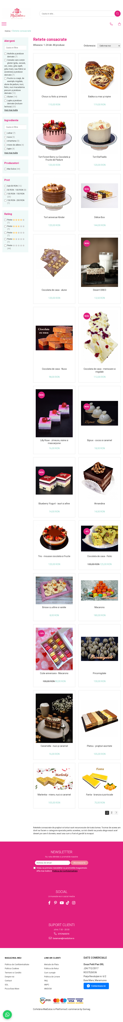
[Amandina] (99, 481)
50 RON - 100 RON (15, 190)
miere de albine (14, 145)
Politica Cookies (12, 968)
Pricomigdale (99, 673)
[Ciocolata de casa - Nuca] (54, 338)
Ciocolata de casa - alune (54, 290)
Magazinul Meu (13, 958)
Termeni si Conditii (13, 973)
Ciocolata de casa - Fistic (99, 556)
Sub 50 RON (12, 186)
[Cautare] (118, 14)
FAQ (46, 981)
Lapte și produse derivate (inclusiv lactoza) (13, 103)
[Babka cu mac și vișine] (99, 75)
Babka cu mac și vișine (99, 96)
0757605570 (63, 934)
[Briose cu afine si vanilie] (54, 590)
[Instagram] (74, 903)
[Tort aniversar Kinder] (54, 195)
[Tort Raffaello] (99, 135)
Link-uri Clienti (52, 958)
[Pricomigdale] (99, 649)
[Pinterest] (55, 903)
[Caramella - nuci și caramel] (54, 718)
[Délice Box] (99, 195)
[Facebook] (49, 903)
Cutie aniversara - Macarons (54, 673)
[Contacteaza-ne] (111, 24)
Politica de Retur (51, 968)
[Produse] (4, 24)
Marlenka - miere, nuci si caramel (54, 794)
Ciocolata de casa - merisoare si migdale (100, 370)
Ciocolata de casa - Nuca (54, 369)
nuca (9, 137)
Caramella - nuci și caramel (54, 746)
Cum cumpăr (50, 973)
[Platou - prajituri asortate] (99, 718)
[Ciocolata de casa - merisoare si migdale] (99, 338)
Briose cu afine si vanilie (54, 607)
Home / (8, 31)
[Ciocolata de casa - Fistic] (99, 538)
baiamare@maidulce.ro (63, 938)
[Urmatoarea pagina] (116, 813)
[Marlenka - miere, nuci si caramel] (54, 779)
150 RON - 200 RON (15, 200)
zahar (9, 133)
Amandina (99, 503)
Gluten (10, 97)
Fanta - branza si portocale (99, 794)
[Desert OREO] (99, 262)
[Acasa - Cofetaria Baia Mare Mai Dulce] (18, 13)
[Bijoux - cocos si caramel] (99, 413)
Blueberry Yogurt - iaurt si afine (54, 503)
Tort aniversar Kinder (54, 217)
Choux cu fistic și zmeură (54, 96)
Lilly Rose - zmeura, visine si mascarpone (54, 441)
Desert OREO (99, 290)
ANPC (46, 985)
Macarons (99, 607)
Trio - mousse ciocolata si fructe (54, 556)
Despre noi (9, 977)
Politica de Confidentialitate (65, 871)
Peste (10, 220)
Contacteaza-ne (98, 986)
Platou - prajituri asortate (99, 746)
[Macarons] (99, 590)
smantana (11, 141)
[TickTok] (67, 903)
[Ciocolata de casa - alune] (54, 262)
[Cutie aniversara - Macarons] (54, 649)
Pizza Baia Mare (12, 989)
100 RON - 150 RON (15, 194)
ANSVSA (48, 989)
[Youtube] (61, 903)
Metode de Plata (51, 964)
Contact (8, 981)
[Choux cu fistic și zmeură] (54, 75)
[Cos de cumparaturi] (119, 24)
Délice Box (99, 217)
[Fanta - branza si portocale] (99, 779)
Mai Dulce (11, 169)
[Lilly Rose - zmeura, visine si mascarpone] (54, 413)
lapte (9, 149)
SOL (6, 985)
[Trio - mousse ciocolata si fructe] (54, 538)
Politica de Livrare (52, 977)
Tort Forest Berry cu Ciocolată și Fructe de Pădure (54, 158)
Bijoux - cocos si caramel (99, 440)
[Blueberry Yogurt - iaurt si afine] (54, 481)
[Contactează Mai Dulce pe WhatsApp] (7, 1014)
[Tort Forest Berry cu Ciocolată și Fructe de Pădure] (54, 135)
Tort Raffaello (100, 157)
